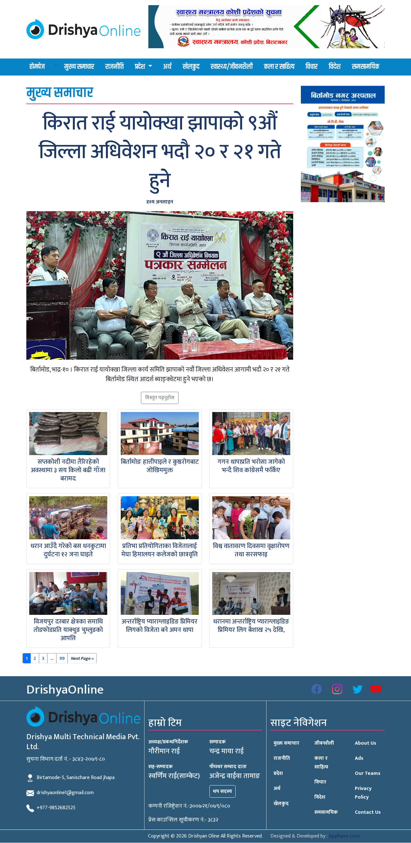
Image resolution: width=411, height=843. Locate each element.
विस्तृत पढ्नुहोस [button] (159, 397)
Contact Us (368, 812)
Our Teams (367, 773)
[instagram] (337, 690)
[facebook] (316, 689)
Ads (359, 758)
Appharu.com (344, 836)
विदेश (335, 66)
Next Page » (82, 658)
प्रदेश (278, 773)
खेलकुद (191, 66)
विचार (312, 66)
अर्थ (167, 66)
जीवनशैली (324, 743)
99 (62, 658)
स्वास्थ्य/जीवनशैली (232, 66)
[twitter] (358, 689)
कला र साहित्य (279, 66)
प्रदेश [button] (140, 66)
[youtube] (376, 689)
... (51, 658)
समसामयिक (365, 66)
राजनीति (114, 66)
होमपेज (37, 66)
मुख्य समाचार (79, 66)
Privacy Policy (363, 793)
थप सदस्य (222, 791)
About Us (365, 743)
